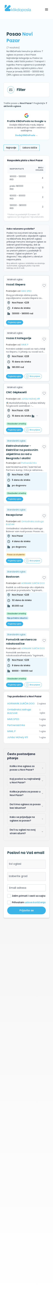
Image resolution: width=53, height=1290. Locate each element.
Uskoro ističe (29, 147)
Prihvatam (28, 902)
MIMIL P (11, 731)
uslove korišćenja (35, 902)
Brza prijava (35, 376)
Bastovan (12, 576)
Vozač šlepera (15, 284)
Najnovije (11, 147)
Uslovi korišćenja (34, 1271)
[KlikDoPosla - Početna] (18, 8)
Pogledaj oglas (14, 322)
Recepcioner (14, 515)
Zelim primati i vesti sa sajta (28, 896)
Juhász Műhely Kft (17, 737)
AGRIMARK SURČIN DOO (21, 703)
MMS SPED (13, 719)
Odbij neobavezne (26, 1283)
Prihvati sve (26, 1276)
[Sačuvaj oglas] (44, 285)
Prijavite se (26, 910)
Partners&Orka (16, 725)
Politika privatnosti (13, 1271)
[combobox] (26, 864)
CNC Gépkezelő (16, 392)
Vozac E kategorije (18, 338)
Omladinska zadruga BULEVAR (19, 711)
